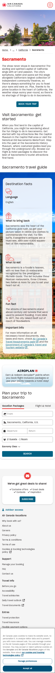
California (23, 50)
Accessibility (8, 591)
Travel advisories (10, 596)
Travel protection (10, 618)
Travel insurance (10, 623)
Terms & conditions (12, 540)
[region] (27, 650)
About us (6, 526)
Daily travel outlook (12, 601)
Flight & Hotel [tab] (43, 406)
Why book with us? (11, 521)
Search (27, 454)
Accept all (27, 668)
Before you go (9, 586)
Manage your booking (13, 565)
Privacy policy (9, 535)
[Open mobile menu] (50, 5)
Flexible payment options (14, 627)
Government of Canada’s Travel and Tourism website (26, 346)
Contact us (7, 574)
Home (5, 50)
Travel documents (11, 605)
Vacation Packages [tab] (13, 406)
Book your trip (27, 104)
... (13, 50)
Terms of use (8, 545)
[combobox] (27, 414)
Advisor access (14, 510)
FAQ (4, 569)
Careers (6, 531)
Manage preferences (27, 661)
